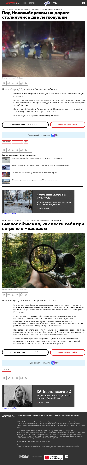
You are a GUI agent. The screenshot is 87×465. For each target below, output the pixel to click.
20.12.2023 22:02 (7, 9)
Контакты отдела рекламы (42, 415)
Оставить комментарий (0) (67, 124)
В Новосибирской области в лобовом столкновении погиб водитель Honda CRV (40, 165)
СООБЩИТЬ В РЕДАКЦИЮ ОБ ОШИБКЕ (66, 415)
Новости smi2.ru (9, 214)
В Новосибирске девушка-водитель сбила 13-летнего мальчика (34, 180)
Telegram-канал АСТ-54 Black (12, 78)
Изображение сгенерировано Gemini (15, 289)
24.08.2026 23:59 (7, 220)
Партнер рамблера (36, 456)
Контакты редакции (24, 415)
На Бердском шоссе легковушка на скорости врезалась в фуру (34, 173)
